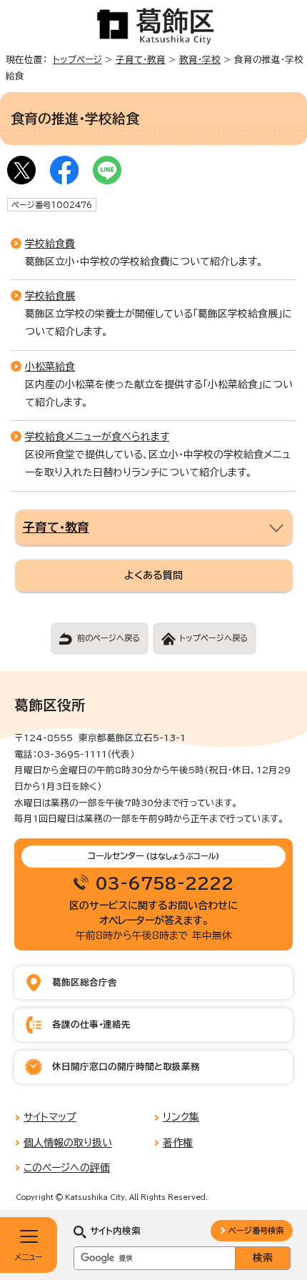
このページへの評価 (67, 1168)
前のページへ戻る (108, 638)
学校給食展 (50, 296)
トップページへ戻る (213, 638)
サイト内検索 (115, 1231)
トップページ (77, 59)
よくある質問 (153, 575)
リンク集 (181, 1117)
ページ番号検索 (255, 1230)
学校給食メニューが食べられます (97, 437)
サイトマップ (50, 1117)
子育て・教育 (141, 59)
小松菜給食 (50, 367)
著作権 (178, 1143)
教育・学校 (200, 59)
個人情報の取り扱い (68, 1143)
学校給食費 (50, 244)
